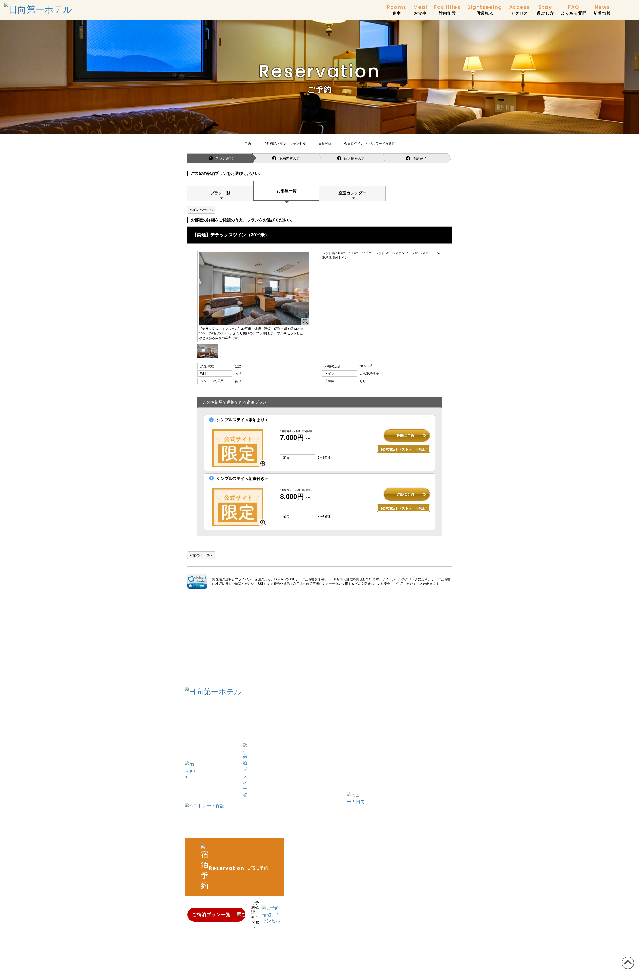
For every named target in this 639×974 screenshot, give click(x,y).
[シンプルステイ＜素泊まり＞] (238, 448)
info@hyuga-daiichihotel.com (218, 735)
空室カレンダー (352, 193)
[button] (197, 581)
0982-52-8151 (225, 716)
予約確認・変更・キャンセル (285, 143)
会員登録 (325, 143)
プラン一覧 (220, 193)
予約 (247, 143)
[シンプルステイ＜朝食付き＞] (238, 507)
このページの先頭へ (627, 968)
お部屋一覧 (287, 190)
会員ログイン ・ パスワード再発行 (369, 143)
